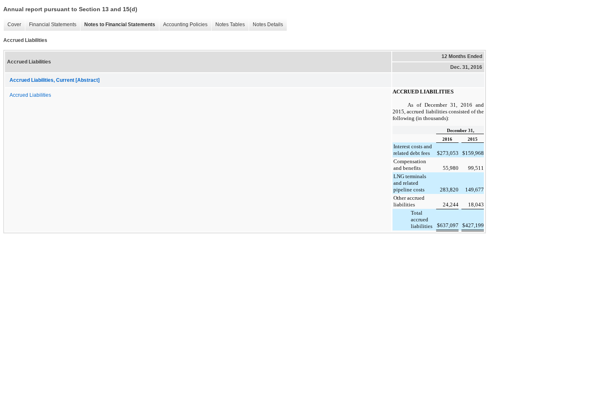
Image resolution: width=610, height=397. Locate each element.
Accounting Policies (185, 24)
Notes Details (268, 24)
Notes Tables (230, 24)
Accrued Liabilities (30, 95)
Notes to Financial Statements (119, 24)
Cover (14, 24)
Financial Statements (52, 24)
